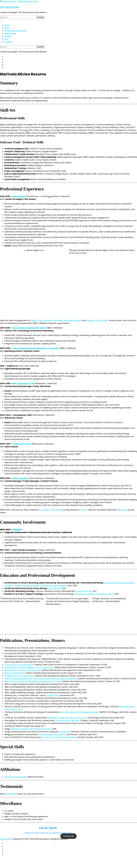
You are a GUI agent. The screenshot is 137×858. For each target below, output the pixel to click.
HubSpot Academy (23, 585)
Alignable (17, 529)
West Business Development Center (29, 328)
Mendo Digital (19, 196)
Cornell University (84, 591)
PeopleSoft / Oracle (22, 444)
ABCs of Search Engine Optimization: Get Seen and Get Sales (33, 681)
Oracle (84, 510)
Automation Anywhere (62, 320)
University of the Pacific (97, 320)
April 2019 (124, 706)
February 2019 (15, 709)
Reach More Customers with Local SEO (22, 670)
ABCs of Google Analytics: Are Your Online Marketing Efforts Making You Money (41, 678)
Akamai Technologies (41, 320)
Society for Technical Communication (59, 737)
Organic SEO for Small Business (19, 664)
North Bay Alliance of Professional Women (79, 712)
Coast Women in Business (68, 720)
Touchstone (64, 731)
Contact (8, 42)
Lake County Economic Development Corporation (36, 348)
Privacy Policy (6, 839)
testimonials (11, 794)
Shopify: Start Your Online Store (19, 676)
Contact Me (68, 836)
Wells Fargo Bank (21, 478)
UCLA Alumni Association (15, 777)
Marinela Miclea (9, 7)
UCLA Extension (54, 588)
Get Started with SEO (14, 673)
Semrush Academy (58, 585)
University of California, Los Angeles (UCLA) (94, 594)
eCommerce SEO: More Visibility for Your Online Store (29, 667)
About (7, 28)
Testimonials (10, 33)
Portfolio (8, 36)
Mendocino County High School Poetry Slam (31, 729)
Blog (6, 39)
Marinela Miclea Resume (15, 30)
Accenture (45, 510)
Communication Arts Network (52, 734)
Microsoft (122, 510)
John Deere (56, 510)
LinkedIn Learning (40, 585)
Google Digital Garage (114, 582)
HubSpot (77, 320)
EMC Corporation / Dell (23, 383)
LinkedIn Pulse (53, 695)
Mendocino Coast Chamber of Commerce (67, 717)
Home (7, 25)
